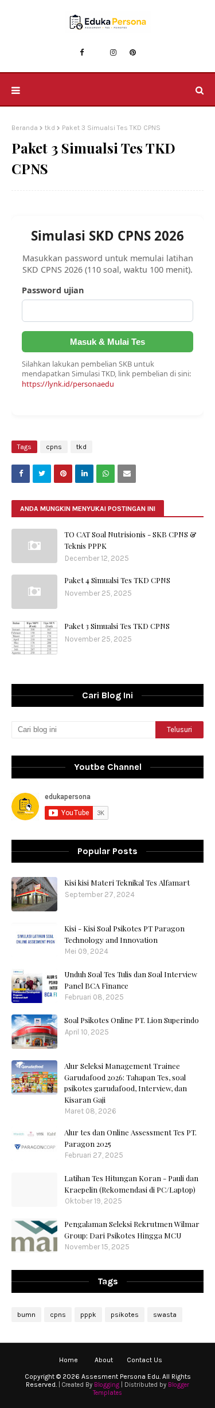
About (104, 1360)
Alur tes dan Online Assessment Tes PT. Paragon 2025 (130, 1138)
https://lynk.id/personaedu (68, 384)
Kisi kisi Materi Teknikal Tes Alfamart (127, 882)
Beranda (24, 128)
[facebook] (82, 52)
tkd (50, 128)
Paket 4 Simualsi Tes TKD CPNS (117, 580)
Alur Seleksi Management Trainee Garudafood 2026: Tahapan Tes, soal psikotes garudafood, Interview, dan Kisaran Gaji (125, 1082)
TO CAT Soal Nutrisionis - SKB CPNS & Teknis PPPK (130, 539)
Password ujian (53, 290)
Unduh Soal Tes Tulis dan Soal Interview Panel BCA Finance (130, 979)
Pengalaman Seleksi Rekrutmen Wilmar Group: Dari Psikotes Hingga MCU (132, 1229)
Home (68, 1360)
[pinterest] (133, 52)
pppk (88, 1315)
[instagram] (113, 52)
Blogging (106, 1385)
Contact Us (144, 1360)
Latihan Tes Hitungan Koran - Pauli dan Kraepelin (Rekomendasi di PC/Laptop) (131, 1183)
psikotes (125, 1315)
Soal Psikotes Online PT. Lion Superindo (131, 1020)
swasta (165, 1315)
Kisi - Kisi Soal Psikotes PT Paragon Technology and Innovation (124, 934)
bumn (26, 1315)
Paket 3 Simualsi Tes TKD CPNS (117, 626)
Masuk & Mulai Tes (107, 342)
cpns (54, 447)
